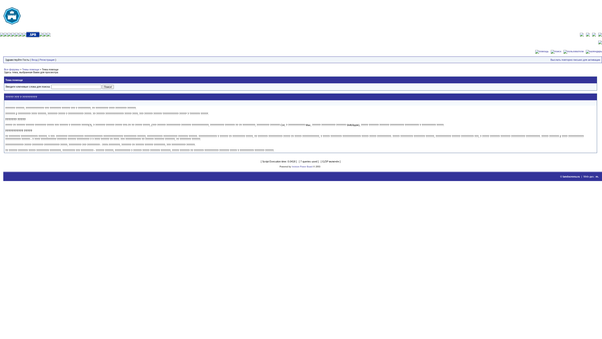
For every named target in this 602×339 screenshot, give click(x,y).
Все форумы (11, 69)
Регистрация (47, 59)
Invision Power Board (302, 166)
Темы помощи (30, 69)
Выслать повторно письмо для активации (575, 59)
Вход (34, 59)
